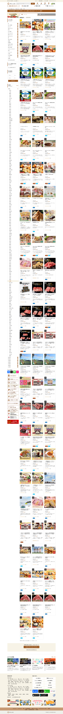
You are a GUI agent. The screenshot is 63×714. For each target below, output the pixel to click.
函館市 (10, 222)
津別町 (10, 260)
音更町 (10, 285)
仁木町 (10, 231)
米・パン (9, 26)
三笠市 (10, 128)
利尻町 (10, 236)
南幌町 (10, 265)
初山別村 (10, 211)
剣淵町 (10, 217)
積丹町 (10, 322)
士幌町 (10, 163)
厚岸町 (10, 117)
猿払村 (10, 179)
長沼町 (10, 212)
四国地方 (9, 365)
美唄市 (10, 115)
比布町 (10, 142)
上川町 (10, 347)
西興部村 (10, 292)
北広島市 (10, 257)
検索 (32, 3)
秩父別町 (10, 188)
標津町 (10, 104)
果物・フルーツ (10, 28)
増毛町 (10, 206)
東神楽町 (10, 333)
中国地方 (9, 363)
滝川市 (10, 141)
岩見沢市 (10, 319)
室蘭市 (10, 161)
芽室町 (10, 279)
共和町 (10, 339)
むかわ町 (10, 193)
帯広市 (10, 209)
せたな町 (10, 98)
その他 (9, 56)
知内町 (10, 225)
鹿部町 (10, 93)
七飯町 (10, 155)
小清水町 (10, 344)
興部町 (10, 303)
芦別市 (10, 241)
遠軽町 (10, 244)
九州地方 (9, 366)
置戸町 (10, 341)
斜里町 (10, 228)
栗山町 (10, 252)
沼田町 (10, 201)
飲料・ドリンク (10, 34)
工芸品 (9, 53)
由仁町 (10, 268)
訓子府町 (10, 160)
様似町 (10, 187)
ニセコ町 (10, 354)
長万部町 (10, 271)
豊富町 (10, 317)
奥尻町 (10, 133)
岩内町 (10, 284)
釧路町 (10, 112)
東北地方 (9, 357)
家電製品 (9, 42)
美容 (8, 50)
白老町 (10, 96)
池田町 (10, 266)
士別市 (10, 220)
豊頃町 (10, 287)
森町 (9, 101)
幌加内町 (10, 174)
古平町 (10, 176)
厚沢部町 (10, 258)
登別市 (10, 158)
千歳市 (10, 295)
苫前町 (10, 147)
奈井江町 (10, 298)
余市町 (10, 249)
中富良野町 (10, 330)
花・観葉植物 (10, 55)
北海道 (9, 88)
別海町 (10, 196)
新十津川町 (10, 169)
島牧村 (10, 198)
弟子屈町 (10, 190)
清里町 (10, 106)
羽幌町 (10, 238)
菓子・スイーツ (10, 36)
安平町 (10, 90)
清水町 (10, 290)
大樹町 (10, 274)
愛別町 (10, 346)
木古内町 (10, 250)
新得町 (10, 320)
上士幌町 (10, 152)
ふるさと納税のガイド (37, 4)
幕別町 (10, 328)
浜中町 (10, 239)
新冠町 (10, 247)
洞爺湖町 (10, 230)
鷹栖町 (10, 312)
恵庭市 (10, 301)
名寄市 (10, 114)
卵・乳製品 (9, 31)
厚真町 (10, 131)
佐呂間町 (10, 233)
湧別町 (10, 306)
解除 (17, 85)
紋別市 (10, 123)
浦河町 (10, 136)
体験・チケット (10, 45)
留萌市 (10, 109)
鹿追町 (10, 293)
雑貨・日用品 (10, 47)
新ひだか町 (10, 282)
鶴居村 (10, 144)
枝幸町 (10, 223)
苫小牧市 (10, 204)
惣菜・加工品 (10, 39)
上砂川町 (10, 255)
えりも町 (10, 309)
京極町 (10, 168)
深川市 (10, 263)
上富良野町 (10, 120)
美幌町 (10, 177)
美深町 (10, 185)
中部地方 (9, 360)
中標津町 (10, 336)
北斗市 (10, 107)
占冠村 (10, 150)
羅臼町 (10, 314)
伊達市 (10, 311)
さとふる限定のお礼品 (11, 67)
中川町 (10, 182)
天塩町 (10, 166)
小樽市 (10, 214)
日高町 (10, 349)
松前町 (10, 338)
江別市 (10, 171)
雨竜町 (10, 203)
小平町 (10, 276)
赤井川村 (10, 352)
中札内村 (10, 139)
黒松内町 (10, 195)
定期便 (9, 58)
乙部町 (10, 125)
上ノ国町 (10, 325)
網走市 (10, 134)
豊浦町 (10, 355)
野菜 (8, 29)
